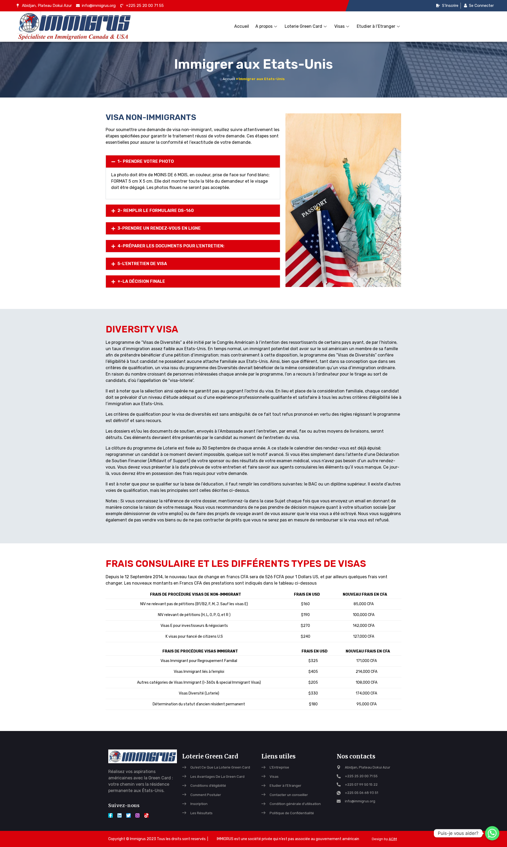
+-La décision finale (141, 281)
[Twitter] (128, 815)
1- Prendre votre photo (146, 161)
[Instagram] (137, 815)
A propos (264, 26)
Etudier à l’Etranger (376, 26)
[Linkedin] (119, 815)
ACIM (393, 839)
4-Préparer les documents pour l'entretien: (171, 245)
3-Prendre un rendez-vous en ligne (159, 228)
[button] (193, 161)
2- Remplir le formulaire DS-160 (156, 210)
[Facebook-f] (110, 815)
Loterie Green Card (303, 26)
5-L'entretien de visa (142, 263)
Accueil (241, 26)
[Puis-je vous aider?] (492, 833)
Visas (339, 26)
